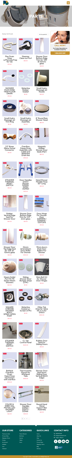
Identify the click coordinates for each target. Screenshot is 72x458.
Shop (38, 438)
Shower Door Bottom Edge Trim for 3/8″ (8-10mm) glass (42, 60)
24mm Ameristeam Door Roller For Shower (25, 250)
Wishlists (4, 444)
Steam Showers (23, 434)
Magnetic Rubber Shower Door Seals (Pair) (42, 149)
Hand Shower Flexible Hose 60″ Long (42, 182)
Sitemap (39, 448)
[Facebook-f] (55, 441)
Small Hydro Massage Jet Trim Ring (9, 120)
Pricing (3, 440)
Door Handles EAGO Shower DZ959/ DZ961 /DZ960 (26, 184)
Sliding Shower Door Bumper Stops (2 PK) (26, 280)
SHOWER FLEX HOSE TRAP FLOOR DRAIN (9, 91)
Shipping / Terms (6, 438)
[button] (68, 2)
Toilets (20, 440)
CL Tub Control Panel (26, 341)
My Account (5, 442)
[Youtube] (67, 441)
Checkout (4, 448)
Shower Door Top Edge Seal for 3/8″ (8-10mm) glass (9, 250)
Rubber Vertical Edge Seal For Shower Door (9, 216)
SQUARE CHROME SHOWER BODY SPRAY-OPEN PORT (10, 311)
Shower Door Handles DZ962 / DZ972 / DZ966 (26, 407)
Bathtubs (21, 436)
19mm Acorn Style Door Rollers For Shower (41, 250)
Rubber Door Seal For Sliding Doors (41, 342)
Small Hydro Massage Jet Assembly (25, 120)
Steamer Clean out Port (25, 57)
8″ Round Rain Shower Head (42, 119)
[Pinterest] (63, 441)
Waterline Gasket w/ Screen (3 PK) (25, 309)
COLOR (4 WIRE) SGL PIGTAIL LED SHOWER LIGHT (9, 407)
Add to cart (9, 65)
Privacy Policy (5, 436)
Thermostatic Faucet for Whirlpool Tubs (26, 373)
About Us (39, 436)
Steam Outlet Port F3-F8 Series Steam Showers (9, 280)
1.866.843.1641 (60, 53)
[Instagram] (59, 441)
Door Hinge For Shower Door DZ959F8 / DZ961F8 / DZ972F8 (42, 218)
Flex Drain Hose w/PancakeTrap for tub (10, 59)
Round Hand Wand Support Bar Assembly (41, 407)
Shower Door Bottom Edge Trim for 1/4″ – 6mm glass (25, 216)
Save (5, 39)
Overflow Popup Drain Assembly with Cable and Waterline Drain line (25, 150)
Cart (3, 446)
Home (38, 434)
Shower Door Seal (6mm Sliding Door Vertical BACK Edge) (42, 374)
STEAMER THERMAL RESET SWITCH (9, 182)
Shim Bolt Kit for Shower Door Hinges (41, 279)
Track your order (6, 434)
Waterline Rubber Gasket (25, 90)
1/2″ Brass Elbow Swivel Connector (9, 148)
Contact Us (39, 440)
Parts (20, 442)
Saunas (21, 438)
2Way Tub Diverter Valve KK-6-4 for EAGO (42, 310)
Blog (38, 446)
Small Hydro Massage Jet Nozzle (41, 90)
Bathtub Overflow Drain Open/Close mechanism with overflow (9, 375)
